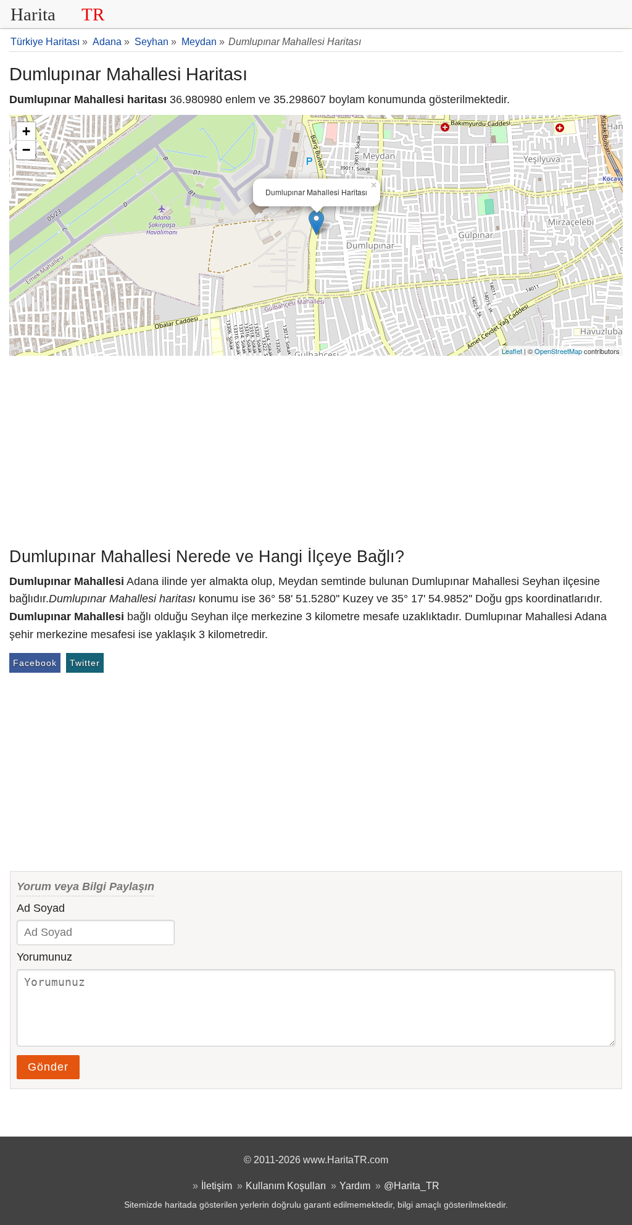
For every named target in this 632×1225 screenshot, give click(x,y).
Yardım (354, 1185)
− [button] (26, 150)
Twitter (85, 663)
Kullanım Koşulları (286, 1185)
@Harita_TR (411, 1185)
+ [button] (26, 131)
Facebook (35, 663)
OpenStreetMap (558, 351)
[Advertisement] (316, 448)
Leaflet (512, 351)
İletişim (216, 1185)
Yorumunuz (44, 957)
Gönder (48, 1067)
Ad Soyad (41, 908)
